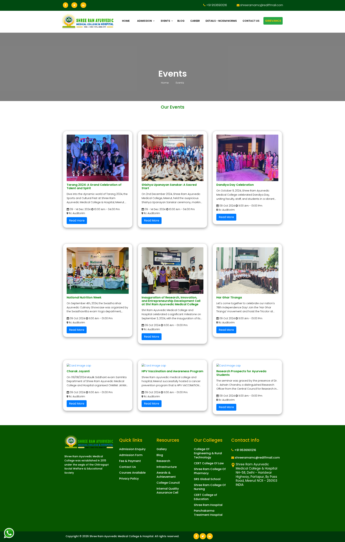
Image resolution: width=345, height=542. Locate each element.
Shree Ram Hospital (208, 505)
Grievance (273, 21)
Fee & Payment (130, 461)
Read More (151, 220)
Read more (77, 220)
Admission (144, 21)
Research (163, 461)
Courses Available (132, 473)
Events (165, 21)
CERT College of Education (205, 497)
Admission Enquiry (132, 449)
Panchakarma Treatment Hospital (208, 513)
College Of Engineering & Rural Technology (208, 453)
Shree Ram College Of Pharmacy (210, 471)
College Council (168, 483)
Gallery (162, 449)
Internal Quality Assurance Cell (168, 491)
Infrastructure (167, 467)
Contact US (251, 21)
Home (126, 21)
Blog (181, 21)
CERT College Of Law (209, 463)
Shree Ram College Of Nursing (210, 487)
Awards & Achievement (166, 475)
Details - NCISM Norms (221, 21)
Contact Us (127, 467)
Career (195, 21)
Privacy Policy (129, 478)
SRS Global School (207, 479)
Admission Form (130, 455)
